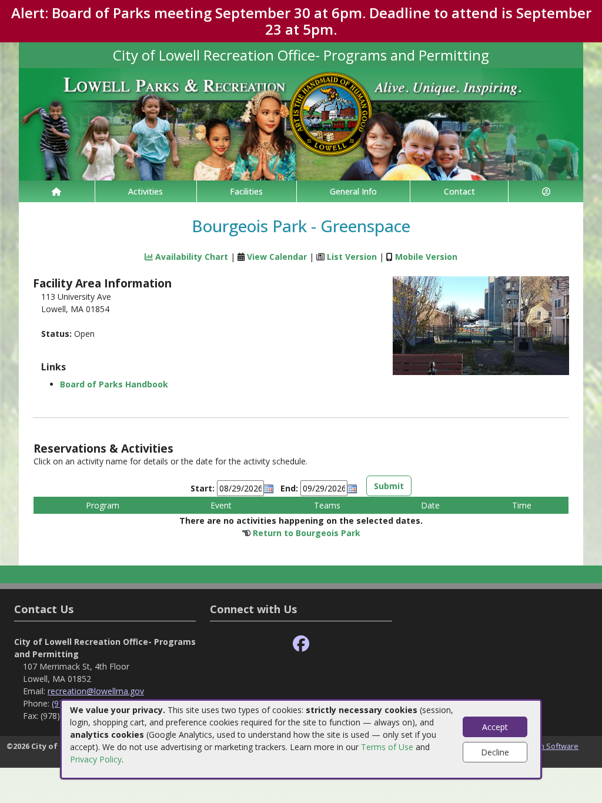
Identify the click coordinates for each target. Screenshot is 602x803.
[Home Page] (57, 191)
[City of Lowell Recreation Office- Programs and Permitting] (301, 123)
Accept (495, 726)
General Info (353, 191)
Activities (145, 191)
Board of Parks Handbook (114, 384)
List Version (352, 256)
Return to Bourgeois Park (306, 532)
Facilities (246, 191)
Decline (495, 752)
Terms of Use (387, 746)
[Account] (546, 191)
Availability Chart (190, 256)
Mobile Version (426, 256)
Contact (459, 191)
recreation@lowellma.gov (96, 691)
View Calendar (277, 256)
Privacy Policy (96, 759)
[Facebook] (301, 644)
